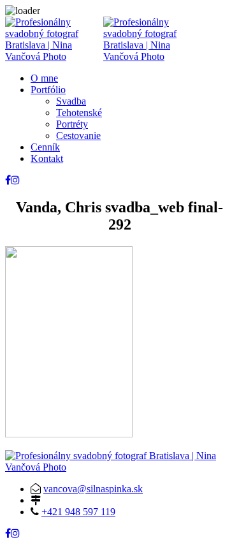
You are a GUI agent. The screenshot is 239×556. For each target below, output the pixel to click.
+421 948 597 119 (78, 511)
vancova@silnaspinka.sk (93, 488)
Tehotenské (79, 112)
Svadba (71, 101)
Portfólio (48, 89)
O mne (44, 78)
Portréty (72, 124)
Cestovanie (78, 135)
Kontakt (47, 158)
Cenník (45, 147)
